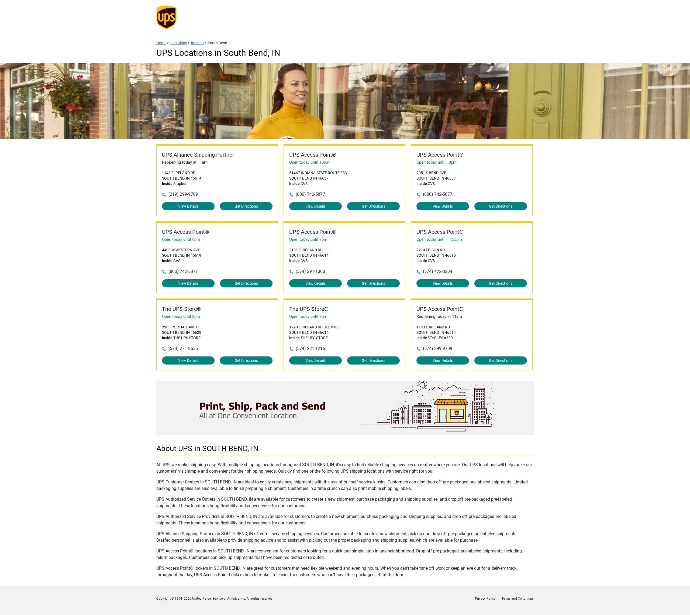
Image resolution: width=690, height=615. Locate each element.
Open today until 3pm (181, 316)
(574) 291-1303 (310, 271)
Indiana (197, 43)
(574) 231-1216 (310, 348)
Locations (178, 43)
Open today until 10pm (309, 162)
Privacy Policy (485, 598)
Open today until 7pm (308, 239)
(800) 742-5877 (310, 194)
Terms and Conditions (518, 598)
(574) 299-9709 (437, 348)
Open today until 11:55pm (439, 239)
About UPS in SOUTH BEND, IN (207, 448)
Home (161, 43)
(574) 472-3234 (437, 271)
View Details (188, 206)
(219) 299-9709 (183, 194)
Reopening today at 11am (185, 162)
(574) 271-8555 (183, 348)
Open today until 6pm (181, 239)
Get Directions (246, 206)
